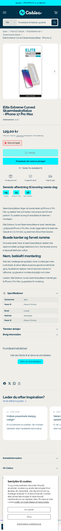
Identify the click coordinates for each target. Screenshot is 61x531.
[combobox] (38, 22)
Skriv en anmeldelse (30, 361)
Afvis (29, 517)
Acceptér (29, 509)
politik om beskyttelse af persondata (31, 502)
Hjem (5, 31)
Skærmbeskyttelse (11, 34)
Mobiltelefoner (34, 31)
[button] (4, 12)
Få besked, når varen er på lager (30, 161)
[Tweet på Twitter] (9, 383)
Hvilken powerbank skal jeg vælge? (21, 418)
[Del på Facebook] (4, 383)
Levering (20, 136)
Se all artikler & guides (13, 401)
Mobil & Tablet (17, 31)
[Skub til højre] (54, 71)
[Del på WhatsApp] (14, 383)
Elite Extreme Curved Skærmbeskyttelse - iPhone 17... (27, 38)
